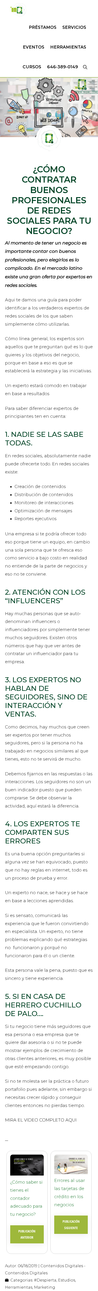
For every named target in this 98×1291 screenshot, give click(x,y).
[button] (85, 66)
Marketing (44, 1287)
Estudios (66, 1280)
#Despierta (45, 1280)
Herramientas (18, 1287)
